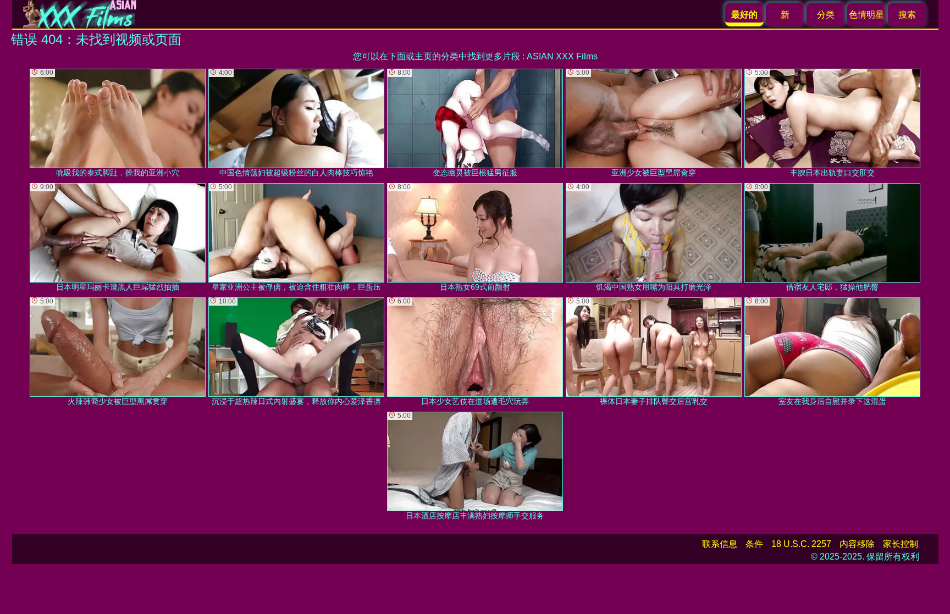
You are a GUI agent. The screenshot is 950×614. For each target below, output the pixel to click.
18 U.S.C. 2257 (801, 544)
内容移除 (857, 544)
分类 (826, 14)
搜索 (907, 14)
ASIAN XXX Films (562, 56)
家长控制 (900, 544)
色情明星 (866, 14)
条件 (754, 544)
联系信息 (719, 544)
